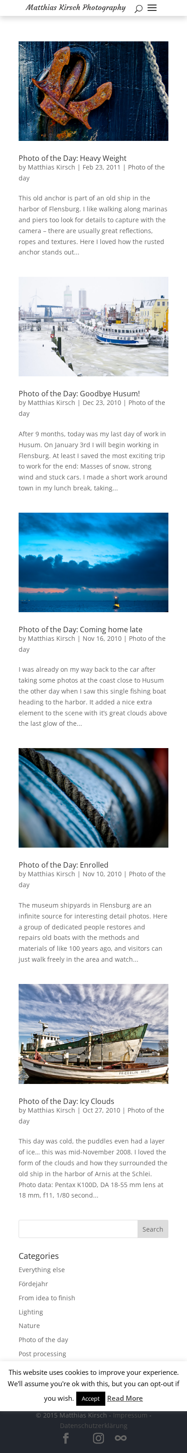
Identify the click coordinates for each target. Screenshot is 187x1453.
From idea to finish (47, 1297)
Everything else (42, 1269)
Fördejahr (33, 1283)
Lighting (31, 1312)
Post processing (42, 1353)
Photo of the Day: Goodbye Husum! (79, 394)
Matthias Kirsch (51, 167)
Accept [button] (91, 1398)
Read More (125, 1398)
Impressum (130, 1415)
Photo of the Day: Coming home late (81, 629)
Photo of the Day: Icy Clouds (66, 1101)
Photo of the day (43, 1339)
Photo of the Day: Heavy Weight (73, 158)
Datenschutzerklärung (94, 1425)
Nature (29, 1325)
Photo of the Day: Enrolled (63, 865)
